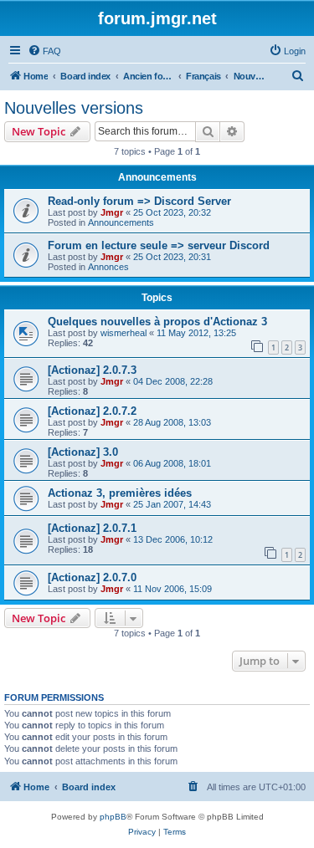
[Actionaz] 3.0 (83, 452)
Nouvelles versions (73, 108)
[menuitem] (44, 51)
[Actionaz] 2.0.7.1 (92, 528)
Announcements (121, 222)
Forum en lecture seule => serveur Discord (159, 245)
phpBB (113, 816)
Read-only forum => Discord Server (139, 201)
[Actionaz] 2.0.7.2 (92, 411)
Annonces (108, 267)
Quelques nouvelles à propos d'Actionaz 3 (157, 321)
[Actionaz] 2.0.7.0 (92, 577)
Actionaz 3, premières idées (120, 493)
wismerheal (123, 333)
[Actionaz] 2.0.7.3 (92, 370)
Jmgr (111, 212)
